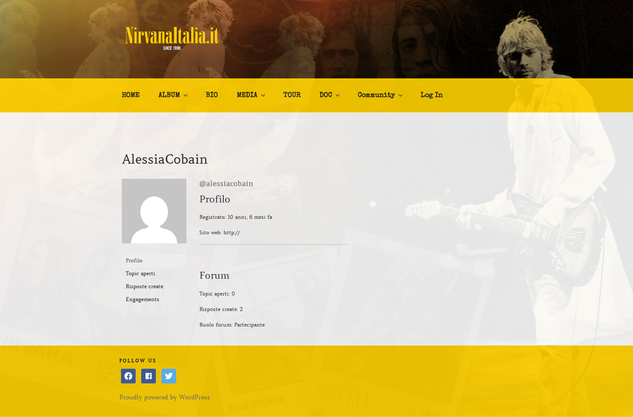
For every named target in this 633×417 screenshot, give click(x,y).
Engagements (142, 299)
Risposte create (144, 286)
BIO (212, 95)
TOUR (292, 95)
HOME (131, 95)
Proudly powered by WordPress (164, 397)
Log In (432, 95)
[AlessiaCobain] (154, 250)
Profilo (134, 260)
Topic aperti (140, 273)
